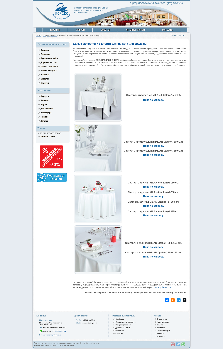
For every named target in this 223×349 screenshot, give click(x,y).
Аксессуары (46, 113)
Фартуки (45, 96)
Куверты (45, 79)
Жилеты (44, 100)
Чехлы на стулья (49, 70)
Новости (160, 333)
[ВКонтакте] (167, 300)
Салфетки (45, 54)
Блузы (44, 104)
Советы (105, 30)
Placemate (119, 331)
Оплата (160, 325)
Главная (54, 30)
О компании (162, 319)
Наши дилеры (163, 322)
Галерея (80, 30)
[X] (184, 300)
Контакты (167, 30)
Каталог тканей (48, 136)
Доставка (161, 328)
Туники (44, 117)
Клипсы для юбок (49, 66)
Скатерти (45, 50)
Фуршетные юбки (49, 58)
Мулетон (45, 83)
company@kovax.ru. (162, 287)
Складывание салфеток (125, 322)
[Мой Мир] (179, 300)
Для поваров (47, 108)
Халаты (44, 121)
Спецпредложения (123, 325)
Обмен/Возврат (163, 331)
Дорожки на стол (49, 62)
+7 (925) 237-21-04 (59, 331)
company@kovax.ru (53, 335)
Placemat (45, 75)
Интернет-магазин (136, 30)
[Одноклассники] (173, 300)
